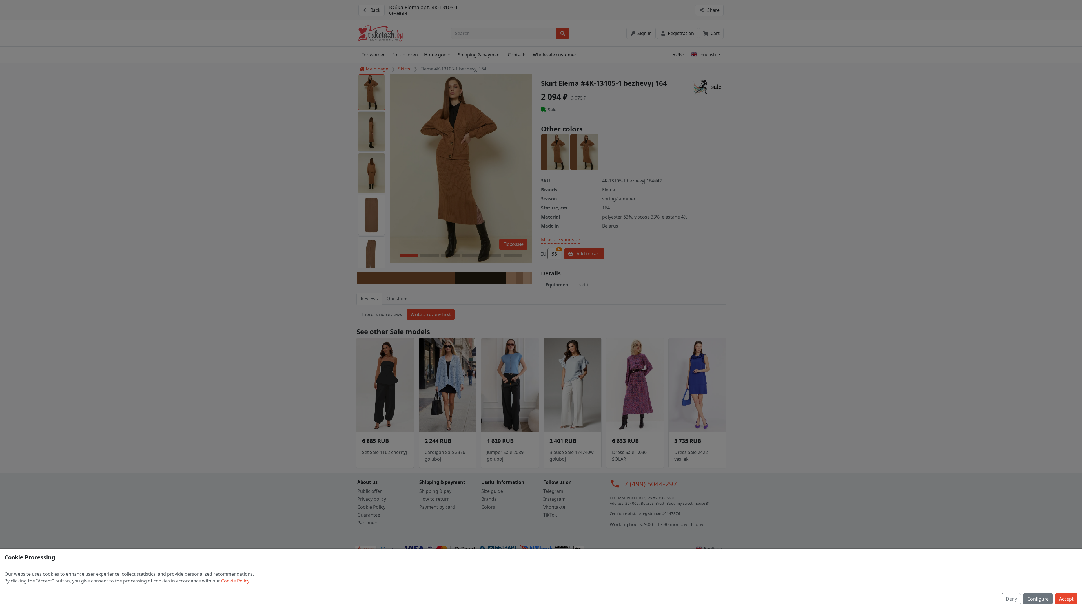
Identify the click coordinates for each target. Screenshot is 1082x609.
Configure (1038, 599)
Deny (1011, 599)
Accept (1066, 599)
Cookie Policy (235, 581)
